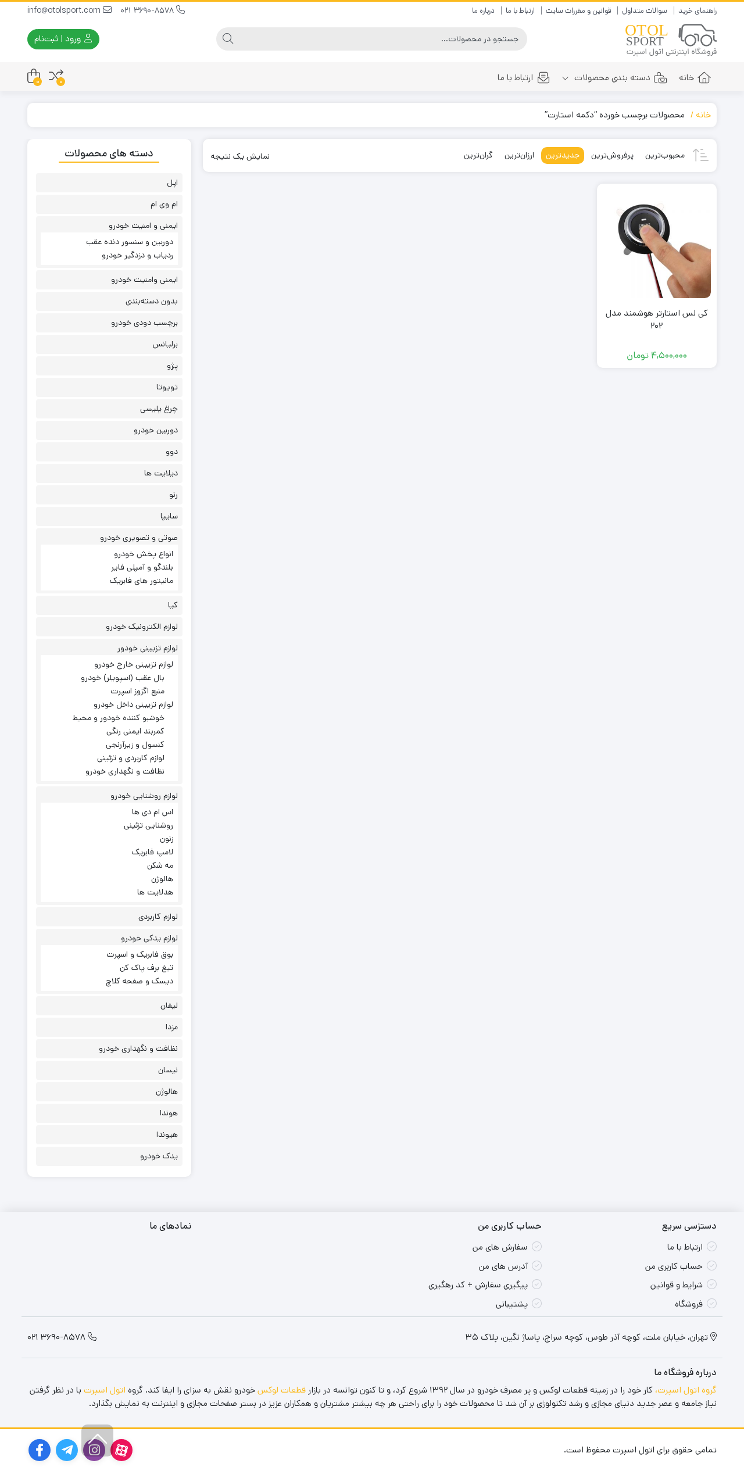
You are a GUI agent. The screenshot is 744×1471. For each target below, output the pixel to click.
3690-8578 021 (148, 10)
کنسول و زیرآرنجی (135, 744)
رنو (173, 494)
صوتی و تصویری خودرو (139, 537)
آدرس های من (503, 1266)
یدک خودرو (159, 1156)
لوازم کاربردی (158, 916)
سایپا (169, 516)
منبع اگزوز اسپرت (137, 691)
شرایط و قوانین (676, 1285)
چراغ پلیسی (159, 408)
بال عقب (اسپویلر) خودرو (122, 677)
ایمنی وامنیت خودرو (144, 279)
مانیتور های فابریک (141, 580)
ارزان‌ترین (519, 155)
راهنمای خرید (697, 10)
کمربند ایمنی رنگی (135, 731)
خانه (686, 77)
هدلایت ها (155, 892)
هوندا (169, 1113)
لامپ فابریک (152, 852)
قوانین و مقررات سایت (578, 10)
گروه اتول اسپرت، (686, 1390)
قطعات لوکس (281, 1390)
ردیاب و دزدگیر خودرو (137, 255)
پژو (172, 365)
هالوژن (162, 879)
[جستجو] (227, 39)
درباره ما (483, 10)
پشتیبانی (512, 1304)
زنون (166, 838)
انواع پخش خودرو (143, 554)
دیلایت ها (161, 473)
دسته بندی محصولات (611, 77)
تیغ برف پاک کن (146, 967)
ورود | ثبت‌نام (58, 39)
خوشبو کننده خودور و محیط (118, 718)
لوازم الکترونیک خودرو (142, 626)
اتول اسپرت (105, 1390)
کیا (173, 605)
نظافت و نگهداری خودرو (124, 771)
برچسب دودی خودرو (144, 322)
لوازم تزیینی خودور (147, 648)
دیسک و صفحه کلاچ (139, 981)
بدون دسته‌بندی (152, 301)
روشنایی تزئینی (148, 825)
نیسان (168, 1070)
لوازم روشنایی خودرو (144, 795)
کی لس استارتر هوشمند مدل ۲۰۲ (657, 319)
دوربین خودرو (156, 430)
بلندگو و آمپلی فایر (142, 567)
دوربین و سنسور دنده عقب (129, 242)
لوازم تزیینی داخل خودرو (133, 704)
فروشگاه (689, 1304)
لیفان (169, 1005)
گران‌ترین (478, 155)
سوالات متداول (644, 10)
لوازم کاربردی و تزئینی (130, 758)
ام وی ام (164, 204)
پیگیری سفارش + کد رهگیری (478, 1285)
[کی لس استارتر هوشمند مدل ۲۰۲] (657, 243)
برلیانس (165, 344)
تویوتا (167, 387)
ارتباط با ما (520, 10)
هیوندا (167, 1134)
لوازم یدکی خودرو (149, 938)
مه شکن (160, 865)
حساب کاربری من (674, 1266)
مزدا (172, 1027)
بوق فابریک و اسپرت (139, 954)
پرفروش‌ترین (612, 155)
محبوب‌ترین (665, 155)
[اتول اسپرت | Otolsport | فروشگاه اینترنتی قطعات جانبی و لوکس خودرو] (671, 39)
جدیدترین (563, 155)
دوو (172, 451)
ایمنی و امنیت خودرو (143, 225)
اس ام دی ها (152, 812)
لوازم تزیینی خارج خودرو (133, 664)
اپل (172, 182)
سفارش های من (500, 1247)
